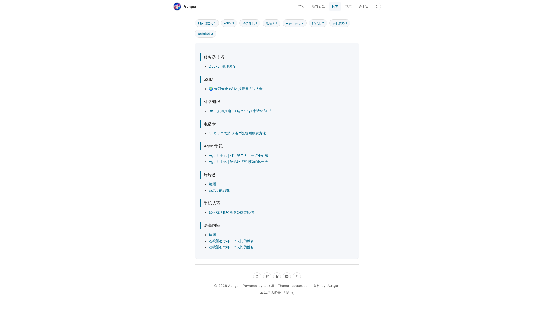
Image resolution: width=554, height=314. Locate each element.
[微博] (267, 276)
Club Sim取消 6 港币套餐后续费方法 (237, 133)
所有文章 (318, 6)
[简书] (277, 276)
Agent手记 (294, 23)
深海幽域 (205, 34)
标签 (335, 6)
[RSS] (297, 276)
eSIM (229, 23)
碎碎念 (318, 23)
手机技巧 (340, 23)
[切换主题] (377, 6)
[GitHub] (257, 276)
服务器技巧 (207, 23)
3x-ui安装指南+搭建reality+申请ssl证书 (240, 111)
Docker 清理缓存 (222, 66)
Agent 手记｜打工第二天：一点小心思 (238, 155)
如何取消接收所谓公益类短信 (231, 212)
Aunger (333, 285)
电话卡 (271, 23)
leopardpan (300, 285)
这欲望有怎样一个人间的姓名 (231, 241)
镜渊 (212, 184)
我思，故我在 (219, 190)
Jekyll (269, 285)
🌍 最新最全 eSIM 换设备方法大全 (236, 89)
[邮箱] (287, 276)
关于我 (363, 6)
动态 (348, 6)
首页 (301, 6)
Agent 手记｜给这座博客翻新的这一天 (238, 161)
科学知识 (250, 23)
